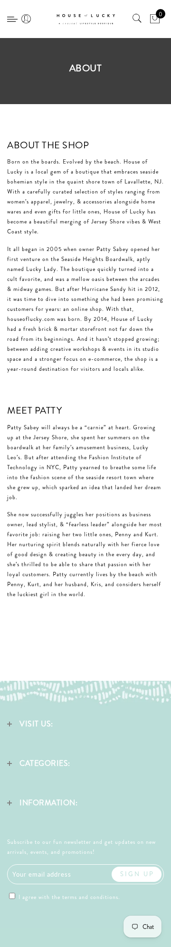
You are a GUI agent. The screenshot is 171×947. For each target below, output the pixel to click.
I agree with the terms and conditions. (68, 897)
